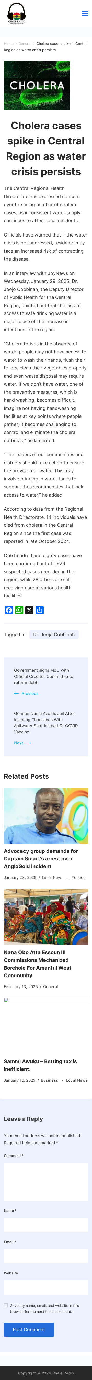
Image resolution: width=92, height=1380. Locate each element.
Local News (53, 877)
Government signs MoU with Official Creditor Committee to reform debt (43, 676)
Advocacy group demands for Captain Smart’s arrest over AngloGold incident (41, 859)
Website (11, 1273)
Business (50, 1080)
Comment (14, 1155)
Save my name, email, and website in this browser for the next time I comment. (44, 1308)
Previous (30, 693)
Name (10, 1210)
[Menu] (85, 13)
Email (10, 1242)
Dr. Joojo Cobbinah (54, 634)
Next (18, 742)
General (50, 986)
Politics (78, 877)
